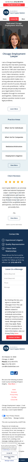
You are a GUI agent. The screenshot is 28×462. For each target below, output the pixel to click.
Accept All (9, 453)
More (23, 19)
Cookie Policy (7, 418)
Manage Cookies (19, 418)
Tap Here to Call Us (14, 5)
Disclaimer (14, 392)
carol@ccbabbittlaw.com (10, 366)
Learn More (14, 109)
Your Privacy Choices (12, 416)
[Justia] (16, 373)
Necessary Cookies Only (9, 457)
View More (14, 165)
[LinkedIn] (12, 373)
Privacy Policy (14, 394)
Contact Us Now (14, 337)
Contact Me (14, 19)
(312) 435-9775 (13, 362)
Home (4, 19)
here (16, 333)
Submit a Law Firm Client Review (14, 224)
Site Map (14, 397)
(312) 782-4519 (10, 364)
